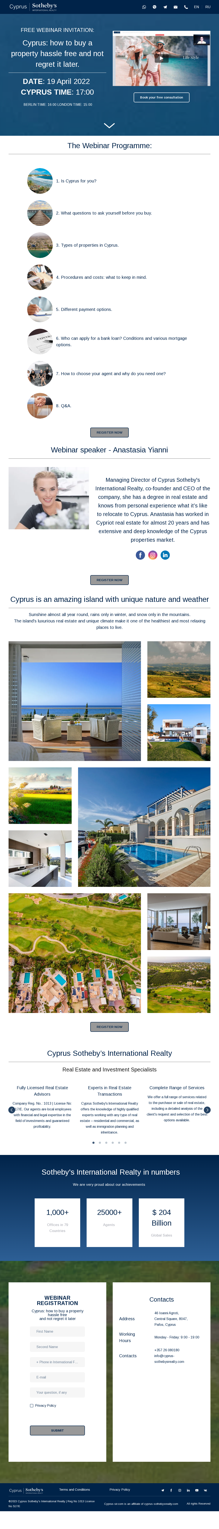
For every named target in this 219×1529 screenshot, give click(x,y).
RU (207, 7)
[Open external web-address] (33, 7)
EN (196, 7)
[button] (144, 7)
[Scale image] (75, 701)
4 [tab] (113, 1143)
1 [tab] (93, 1143)
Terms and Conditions (74, 1489)
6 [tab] (125, 1143)
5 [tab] (119, 1143)
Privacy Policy (120, 1489)
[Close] (188, 1381)
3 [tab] (106, 1143)
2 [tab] (100, 1143)
